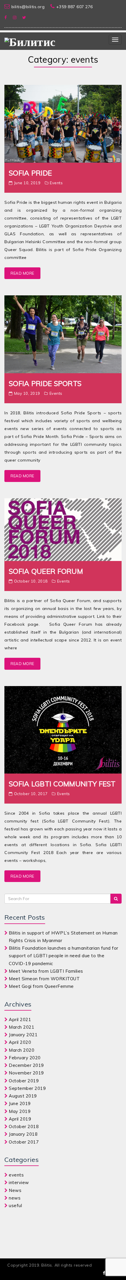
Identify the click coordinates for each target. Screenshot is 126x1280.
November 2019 (26, 1073)
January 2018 (23, 1134)
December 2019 (26, 1065)
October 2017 (24, 1142)
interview (19, 1182)
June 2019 (20, 1103)
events (56, 182)
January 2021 (23, 1034)
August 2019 (23, 1096)
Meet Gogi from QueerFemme (41, 986)
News (15, 1190)
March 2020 (21, 1050)
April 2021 (20, 1019)
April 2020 (20, 1042)
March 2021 (21, 1027)
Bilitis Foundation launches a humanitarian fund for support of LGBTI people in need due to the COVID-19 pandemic (63, 955)
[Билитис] (30, 41)
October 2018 (24, 1126)
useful (15, 1205)
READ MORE (22, 273)
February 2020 (25, 1057)
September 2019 (27, 1088)
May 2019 (19, 1111)
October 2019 (24, 1080)
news (15, 1198)
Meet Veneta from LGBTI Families (46, 971)
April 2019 (20, 1119)
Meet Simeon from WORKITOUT (44, 978)
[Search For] (116, 899)
